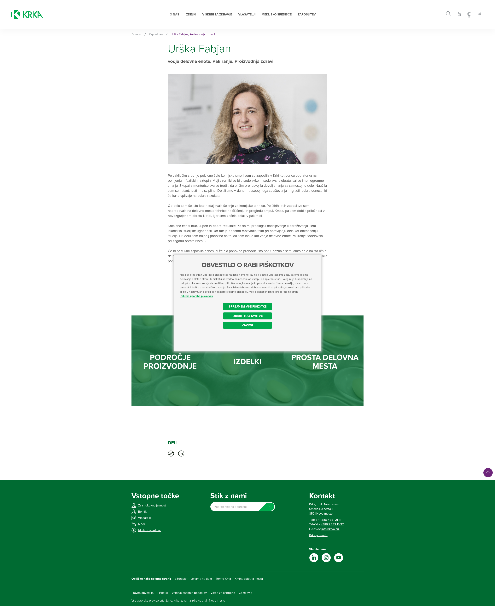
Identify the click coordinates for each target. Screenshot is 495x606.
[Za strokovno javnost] (459, 14)
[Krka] (27, 14)
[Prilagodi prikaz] (479, 14)
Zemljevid (245, 593)
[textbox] (243, 506)
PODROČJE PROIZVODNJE (170, 362)
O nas (174, 14)
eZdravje (181, 579)
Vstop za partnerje (223, 593)
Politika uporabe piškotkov (196, 296)
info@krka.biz (330, 529)
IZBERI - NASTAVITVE (248, 316)
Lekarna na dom (201, 579)
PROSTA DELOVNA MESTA (324, 362)
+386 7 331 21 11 (330, 520)
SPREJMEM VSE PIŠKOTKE (247, 307)
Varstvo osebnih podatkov (189, 593)
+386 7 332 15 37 (332, 524)
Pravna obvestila (142, 593)
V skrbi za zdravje (217, 14)
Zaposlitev (307, 14)
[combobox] (242, 506)
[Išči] (448, 14)
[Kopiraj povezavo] (171, 453)
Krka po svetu (318, 535)
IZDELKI (247, 361)
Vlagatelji (246, 14)
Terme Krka (223, 579)
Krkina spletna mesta (249, 579)
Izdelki (190, 14)
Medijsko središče (277, 14)
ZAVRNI (247, 325)
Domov (136, 34)
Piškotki (162, 593)
